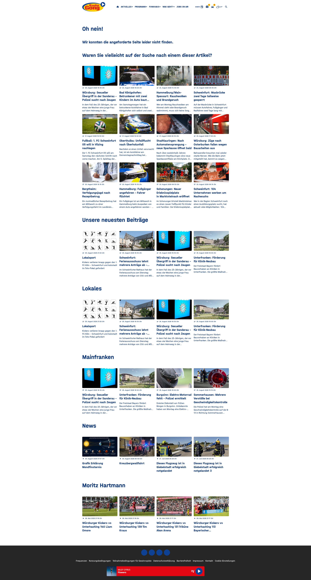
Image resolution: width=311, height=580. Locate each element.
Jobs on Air (182, 6)
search (226, 6)
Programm (140, 6)
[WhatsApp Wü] (167, 552)
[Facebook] (144, 552)
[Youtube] (159, 552)
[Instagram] (152, 552)
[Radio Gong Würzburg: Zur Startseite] (93, 7)
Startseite (117, 6)
